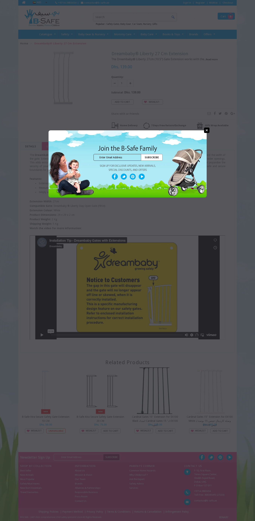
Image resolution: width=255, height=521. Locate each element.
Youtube (142, 176)
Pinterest (133, 176)
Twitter (124, 176)
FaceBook (115, 176)
